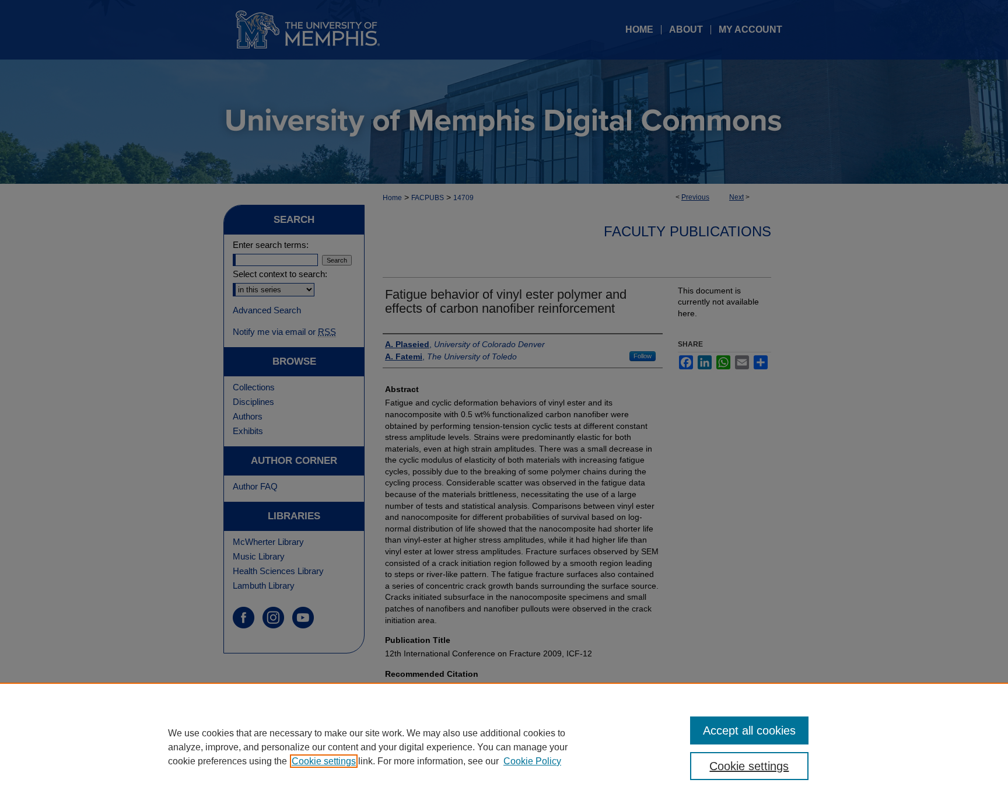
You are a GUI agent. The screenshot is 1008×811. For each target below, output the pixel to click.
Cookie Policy (532, 761)
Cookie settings (324, 761)
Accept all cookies (749, 730)
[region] (504, 747)
